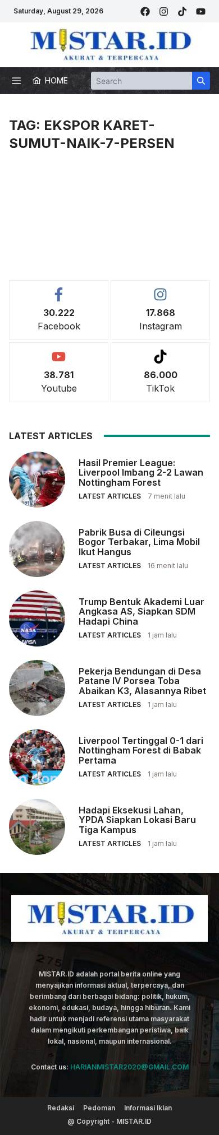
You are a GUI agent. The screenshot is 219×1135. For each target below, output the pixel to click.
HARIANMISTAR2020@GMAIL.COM (129, 1067)
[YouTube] (201, 11)
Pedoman (99, 1108)
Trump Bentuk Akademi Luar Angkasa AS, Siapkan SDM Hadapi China (141, 611)
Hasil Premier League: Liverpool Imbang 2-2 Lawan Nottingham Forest (141, 472)
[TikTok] (182, 11)
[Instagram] (163, 11)
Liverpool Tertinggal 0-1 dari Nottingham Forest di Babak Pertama (141, 750)
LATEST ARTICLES (110, 496)
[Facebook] (145, 11)
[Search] (201, 81)
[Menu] (16, 80)
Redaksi (60, 1108)
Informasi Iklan (148, 1108)
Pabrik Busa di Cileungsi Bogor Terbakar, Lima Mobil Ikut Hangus (139, 542)
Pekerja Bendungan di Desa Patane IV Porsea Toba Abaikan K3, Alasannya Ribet (142, 681)
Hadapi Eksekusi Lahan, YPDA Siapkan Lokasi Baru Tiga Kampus (137, 819)
